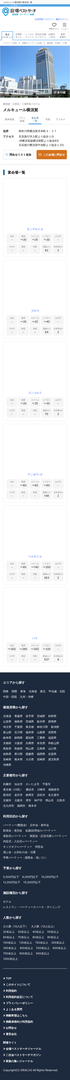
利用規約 (11, 990)
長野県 (52, 732)
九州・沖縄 (26, 696)
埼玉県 (7, 726)
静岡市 (30, 794)
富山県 (7, 732)
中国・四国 (10, 696)
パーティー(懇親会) (15, 825)
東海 (23, 691)
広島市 (61, 800)
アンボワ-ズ (35, 474)
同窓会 (39, 846)
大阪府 (18, 743)
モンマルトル (35, 229)
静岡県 (18, 737)
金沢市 (18, 794)
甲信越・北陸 (57, 691)
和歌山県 (53, 743)
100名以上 (9, 942)
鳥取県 (7, 748)
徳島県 (7, 753)
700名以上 (9, 953)
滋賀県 (52, 737)
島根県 (18, 748)
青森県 (18, 716)
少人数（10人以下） (15, 926)
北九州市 (8, 805)
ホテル (7, 901)
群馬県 (52, 721)
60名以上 (9, 937)
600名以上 (59, 948)
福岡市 (21, 805)
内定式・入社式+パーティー (20, 841)
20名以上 (9, 931)
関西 (14, 691)
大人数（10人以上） (43, 926)
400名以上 (26, 948)
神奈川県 (42, 726)
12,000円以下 (11, 882)
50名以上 (53, 931)
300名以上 (10, 948)
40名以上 (38, 931)
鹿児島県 (53, 759)
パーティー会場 (10, 43)
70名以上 (23, 937)
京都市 (7, 800)
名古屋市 (53, 794)
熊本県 (18, 759)
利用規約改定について (19, 996)
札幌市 (7, 784)
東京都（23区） (13, 789)
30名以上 (23, 931)
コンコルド (35, 392)
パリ (35, 638)
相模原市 (53, 789)
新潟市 (7, 794)
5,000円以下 (11, 876)
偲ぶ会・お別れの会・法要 (19, 852)
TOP (8, 978)
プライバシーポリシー (19, 1003)
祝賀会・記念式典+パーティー (48, 835)
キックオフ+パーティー (17, 846)
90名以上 (53, 937)
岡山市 (50, 800)
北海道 (33, 691)
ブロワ (35, 310)
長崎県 (7, 759)
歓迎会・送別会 (12, 830)
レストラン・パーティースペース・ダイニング (31, 907)
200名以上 (58, 942)
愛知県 (30, 737)
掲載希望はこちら (17, 1015)
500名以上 (43, 948)
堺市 (28, 800)
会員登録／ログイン (44, 19)
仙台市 (18, 784)
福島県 (18, 721)
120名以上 (25, 942)
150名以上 (41, 942)
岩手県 (30, 716)
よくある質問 (14, 1009)
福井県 (30, 732)
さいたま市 (32, 784)
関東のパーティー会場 (32, 43)
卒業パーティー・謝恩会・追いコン (25, 857)
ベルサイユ (35, 556)
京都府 (7, 743)
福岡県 (41, 753)
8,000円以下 (30, 876)
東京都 (30, 726)
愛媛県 (30, 753)
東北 (43, 691)
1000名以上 (10, 958)
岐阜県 (7, 737)
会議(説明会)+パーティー (40, 830)
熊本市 (32, 805)
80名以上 (38, 937)
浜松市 (41, 794)
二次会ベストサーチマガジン (23, 1054)
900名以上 (42, 953)
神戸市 (38, 800)
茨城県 (30, 721)
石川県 (18, 732)
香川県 (18, 753)
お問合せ (11, 1027)
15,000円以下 (32, 882)
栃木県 (41, 721)
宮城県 (41, 716)
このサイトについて (18, 984)
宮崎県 (41, 759)
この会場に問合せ (54, 154)
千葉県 (18, 726)
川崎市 (41, 789)
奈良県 (41, 743)
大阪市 (18, 800)
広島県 (41, 748)
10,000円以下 (50, 876)
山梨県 (41, 732)
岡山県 (30, 748)
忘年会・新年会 (39, 825)
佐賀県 (52, 753)
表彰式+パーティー (15, 835)
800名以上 (26, 953)
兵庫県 (30, 743)
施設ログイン (62, 19)
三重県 (41, 737)
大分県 (30, 759)
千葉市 (46, 784)
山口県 (52, 748)
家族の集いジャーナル (19, 1061)
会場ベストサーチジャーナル (23, 1048)
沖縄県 (7, 764)
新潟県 (55, 726)
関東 (6, 691)
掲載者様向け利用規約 (19, 1021)
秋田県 (52, 716)
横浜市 (30, 789)
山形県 (7, 721)
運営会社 (11, 1034)
